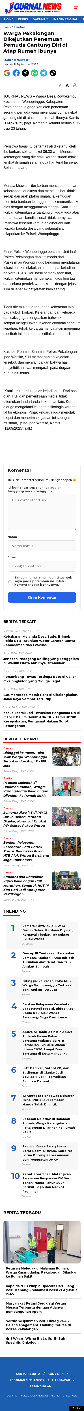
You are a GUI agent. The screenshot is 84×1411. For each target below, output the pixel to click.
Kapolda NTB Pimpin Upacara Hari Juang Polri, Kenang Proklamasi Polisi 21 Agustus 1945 (41, 1290)
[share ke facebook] (17, 75)
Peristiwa (19, 27)
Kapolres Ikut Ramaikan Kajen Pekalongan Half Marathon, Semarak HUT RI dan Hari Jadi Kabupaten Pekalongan (26, 885)
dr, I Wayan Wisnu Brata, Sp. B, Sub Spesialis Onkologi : (35, 1340)
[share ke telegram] (44, 75)
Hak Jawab (61, 1380)
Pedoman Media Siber (27, 1380)
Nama (12, 537)
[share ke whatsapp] (35, 75)
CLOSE (77, 1408)
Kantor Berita (28, 1374)
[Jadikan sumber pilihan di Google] (8, 75)
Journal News (14, 60)
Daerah (39, 19)
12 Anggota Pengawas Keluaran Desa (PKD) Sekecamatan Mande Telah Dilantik (48, 1100)
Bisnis (23, 19)
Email (12, 557)
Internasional (65, 19)
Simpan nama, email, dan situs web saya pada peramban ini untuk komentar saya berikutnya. (43, 581)
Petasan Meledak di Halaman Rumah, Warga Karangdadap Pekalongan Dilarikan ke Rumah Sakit (48, 1125)
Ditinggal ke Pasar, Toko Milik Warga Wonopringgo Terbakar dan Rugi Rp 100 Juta (47, 985)
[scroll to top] (78, 1385)
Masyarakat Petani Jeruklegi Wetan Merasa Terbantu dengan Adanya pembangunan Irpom (36, 1307)
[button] (60, 85)
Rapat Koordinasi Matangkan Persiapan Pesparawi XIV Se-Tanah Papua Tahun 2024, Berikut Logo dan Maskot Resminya (46, 1182)
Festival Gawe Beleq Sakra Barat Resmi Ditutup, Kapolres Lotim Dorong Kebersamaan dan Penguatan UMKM (47, 1153)
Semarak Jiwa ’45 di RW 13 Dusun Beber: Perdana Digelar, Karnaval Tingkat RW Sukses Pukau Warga (47, 932)
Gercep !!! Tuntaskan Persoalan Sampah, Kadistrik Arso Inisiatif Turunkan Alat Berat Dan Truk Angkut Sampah (48, 959)
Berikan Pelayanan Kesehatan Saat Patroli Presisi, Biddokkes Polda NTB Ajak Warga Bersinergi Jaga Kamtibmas (26, 851)
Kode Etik (56, 1374)
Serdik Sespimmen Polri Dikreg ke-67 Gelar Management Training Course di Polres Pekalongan (38, 1325)
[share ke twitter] (26, 75)
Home (8, 19)
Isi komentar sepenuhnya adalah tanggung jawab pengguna (34, 489)
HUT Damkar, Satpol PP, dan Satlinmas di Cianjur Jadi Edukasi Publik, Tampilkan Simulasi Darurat (45, 1074)
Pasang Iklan (40, 1386)
